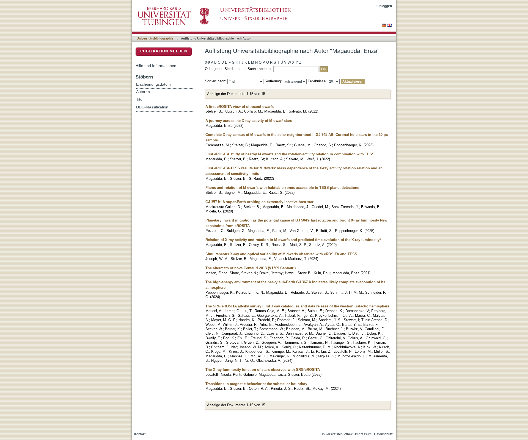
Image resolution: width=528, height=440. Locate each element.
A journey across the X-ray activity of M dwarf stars (248, 121)
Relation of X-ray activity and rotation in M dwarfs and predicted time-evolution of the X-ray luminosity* (293, 240)
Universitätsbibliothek (336, 434)
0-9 (207, 62)
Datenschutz (383, 434)
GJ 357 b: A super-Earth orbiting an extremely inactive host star (259, 202)
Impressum (363, 434)
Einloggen (384, 6)
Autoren (143, 92)
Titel (139, 99)
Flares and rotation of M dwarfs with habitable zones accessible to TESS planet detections (282, 188)
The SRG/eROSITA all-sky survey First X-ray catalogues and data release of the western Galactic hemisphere (297, 306)
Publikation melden (163, 51)
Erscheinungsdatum (153, 84)
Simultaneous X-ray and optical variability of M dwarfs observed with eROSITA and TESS (281, 254)
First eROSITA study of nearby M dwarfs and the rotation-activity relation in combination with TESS (290, 154)
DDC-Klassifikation (152, 107)
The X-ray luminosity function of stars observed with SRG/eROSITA (262, 370)
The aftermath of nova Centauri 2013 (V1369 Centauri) (250, 268)
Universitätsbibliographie (155, 38)
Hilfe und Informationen (156, 65)
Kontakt (139, 434)
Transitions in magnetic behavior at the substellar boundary (256, 384)
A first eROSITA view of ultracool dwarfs (239, 107)
